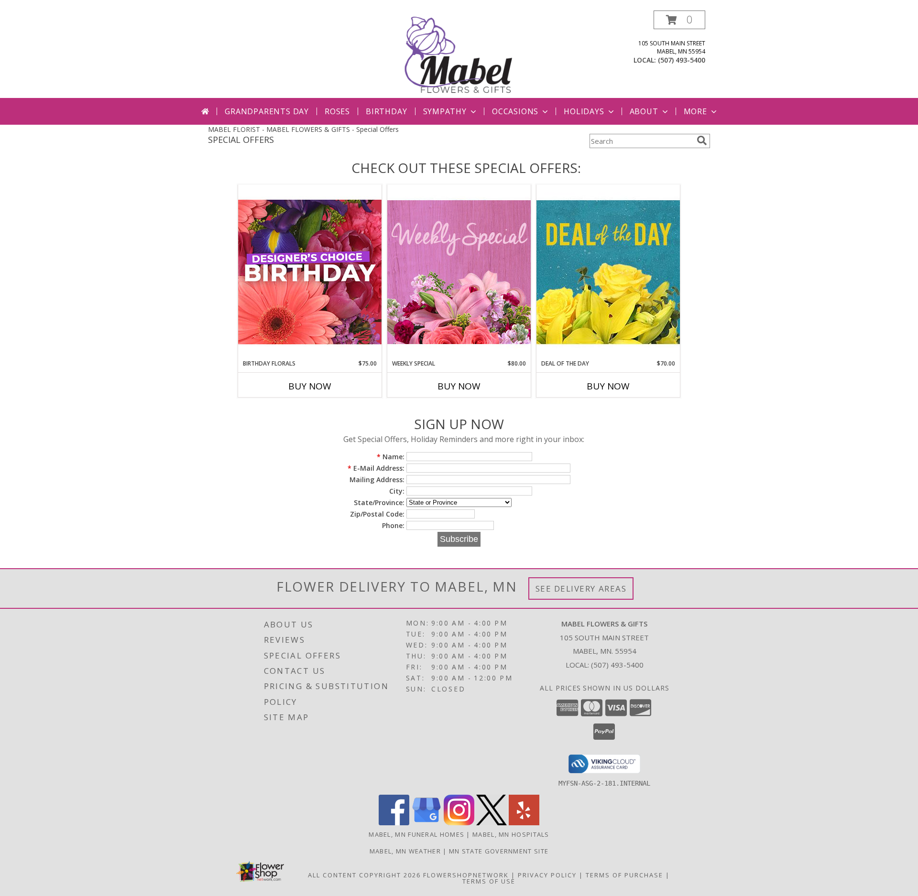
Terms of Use (488, 881)
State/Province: (379, 502)
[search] (702, 140)
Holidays (584, 111)
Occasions (515, 111)
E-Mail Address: (376, 468)
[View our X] (491, 822)
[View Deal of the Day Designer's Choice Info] (608, 271)
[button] (679, 20)
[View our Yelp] (524, 822)
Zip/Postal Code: (377, 513)
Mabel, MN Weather (405, 851)
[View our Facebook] (394, 822)
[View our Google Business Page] (426, 822)
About (644, 111)
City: (396, 491)
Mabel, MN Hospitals (510, 834)
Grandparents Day (267, 111)
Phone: (393, 525)
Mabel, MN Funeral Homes (416, 834)
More (695, 111)
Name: (390, 456)
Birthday (386, 111)
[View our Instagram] (459, 822)
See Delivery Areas (581, 588)
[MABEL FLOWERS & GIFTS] (460, 54)
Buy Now (309, 386)
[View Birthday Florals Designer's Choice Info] (310, 271)
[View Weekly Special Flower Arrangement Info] (459, 271)
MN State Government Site (498, 851)
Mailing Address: (377, 479)
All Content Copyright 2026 (364, 875)
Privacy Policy (547, 875)
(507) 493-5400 (681, 60)
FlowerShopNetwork (466, 875)
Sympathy (445, 111)
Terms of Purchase (624, 875)
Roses (337, 111)
